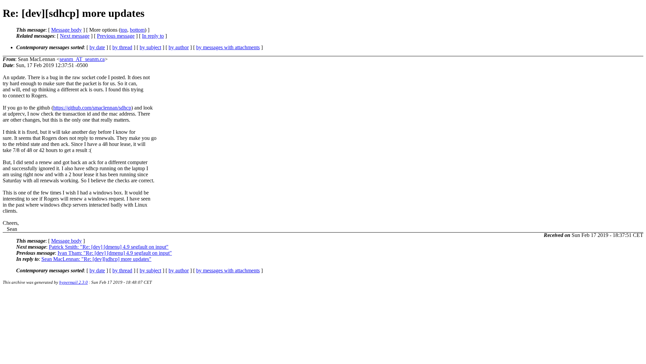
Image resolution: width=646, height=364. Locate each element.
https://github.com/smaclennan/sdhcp (92, 108)
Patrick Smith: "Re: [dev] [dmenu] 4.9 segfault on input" (109, 247)
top (123, 30)
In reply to (153, 36)
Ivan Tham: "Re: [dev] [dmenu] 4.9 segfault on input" (115, 253)
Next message (74, 36)
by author (179, 47)
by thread (122, 47)
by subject (150, 47)
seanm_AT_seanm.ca (82, 59)
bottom (137, 30)
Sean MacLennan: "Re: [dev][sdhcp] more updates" (96, 259)
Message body (66, 30)
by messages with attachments (228, 47)
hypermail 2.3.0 (73, 282)
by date (97, 47)
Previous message (116, 36)
